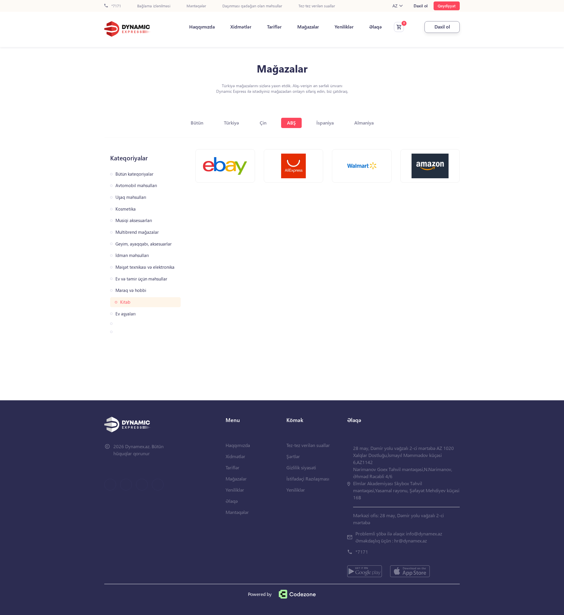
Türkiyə (231, 123)
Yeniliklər (344, 26)
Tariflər (274, 26)
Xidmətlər (240, 26)
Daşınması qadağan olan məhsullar (252, 6)
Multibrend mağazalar (137, 232)
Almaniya (364, 123)
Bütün (197, 123)
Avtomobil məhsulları (136, 185)
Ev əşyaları (125, 314)
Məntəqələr (196, 6)
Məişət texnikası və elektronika (144, 267)
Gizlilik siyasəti (301, 467)
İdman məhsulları (132, 255)
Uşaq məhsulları (130, 197)
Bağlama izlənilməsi (153, 6)
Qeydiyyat (447, 5)
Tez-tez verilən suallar (316, 6)
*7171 (115, 6)
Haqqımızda (202, 26)
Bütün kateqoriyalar (134, 174)
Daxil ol (421, 6)
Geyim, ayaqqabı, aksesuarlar (143, 244)
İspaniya (325, 123)
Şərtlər (293, 456)
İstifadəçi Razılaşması (307, 478)
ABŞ (291, 123)
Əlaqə (375, 26)
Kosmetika (125, 209)
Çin (263, 123)
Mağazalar (308, 26)
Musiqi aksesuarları (133, 220)
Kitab (125, 302)
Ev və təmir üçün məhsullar (141, 279)
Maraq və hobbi (130, 290)
